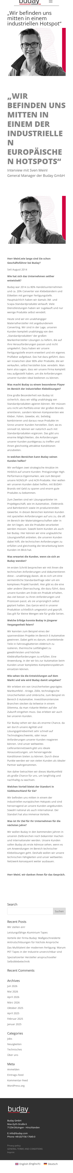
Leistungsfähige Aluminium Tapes (27, 932)
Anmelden (13, 1069)
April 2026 (13, 997)
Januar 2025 (14, 1024)
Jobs (9, 1038)
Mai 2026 (12, 991)
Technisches (14, 1049)
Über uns (12, 1055)
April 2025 (13, 1013)
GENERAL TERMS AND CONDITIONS (25, 1148)
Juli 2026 (12, 986)
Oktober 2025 (15, 1008)
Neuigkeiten (14, 1044)
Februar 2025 (15, 1018)
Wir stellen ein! (16, 927)
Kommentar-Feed (17, 1080)
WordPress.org (16, 1085)
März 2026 (13, 1002)
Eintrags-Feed (15, 1075)
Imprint (10, 1152)
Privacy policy (14, 1145)
